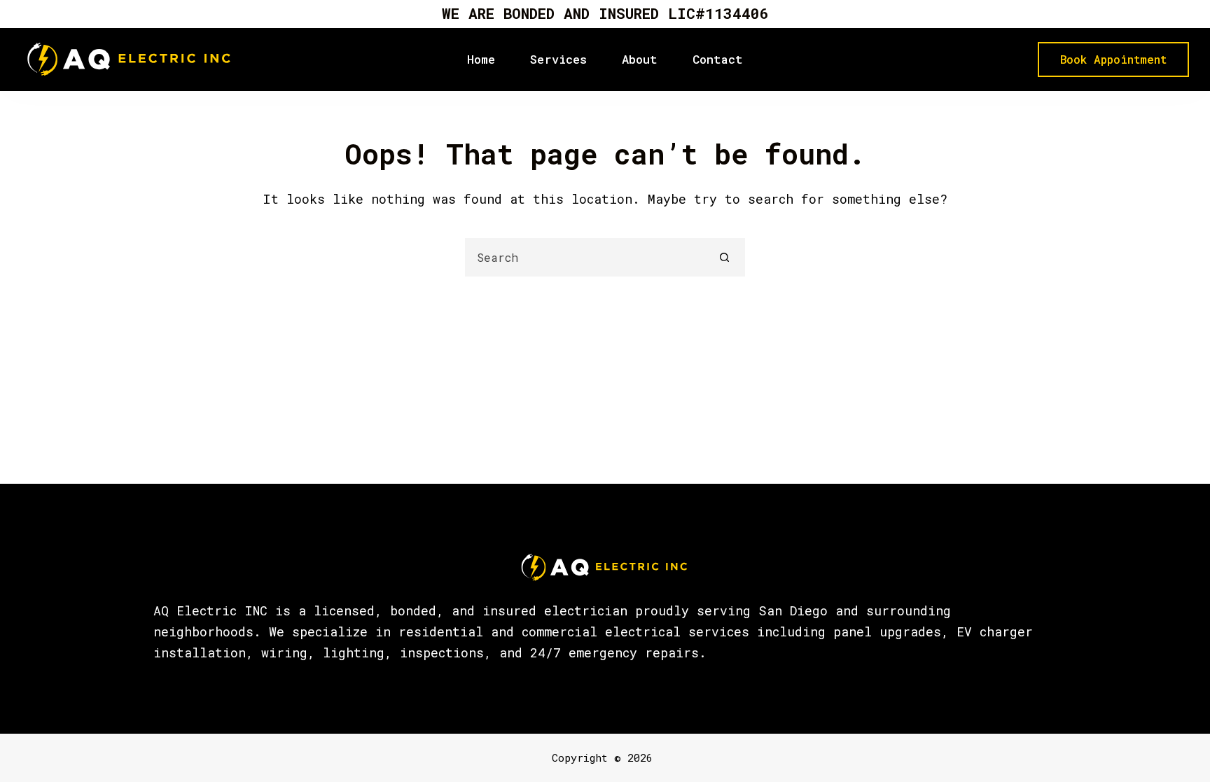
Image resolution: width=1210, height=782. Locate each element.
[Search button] (724, 257)
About (640, 59)
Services (558, 59)
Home (481, 59)
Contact (718, 59)
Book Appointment (1113, 59)
